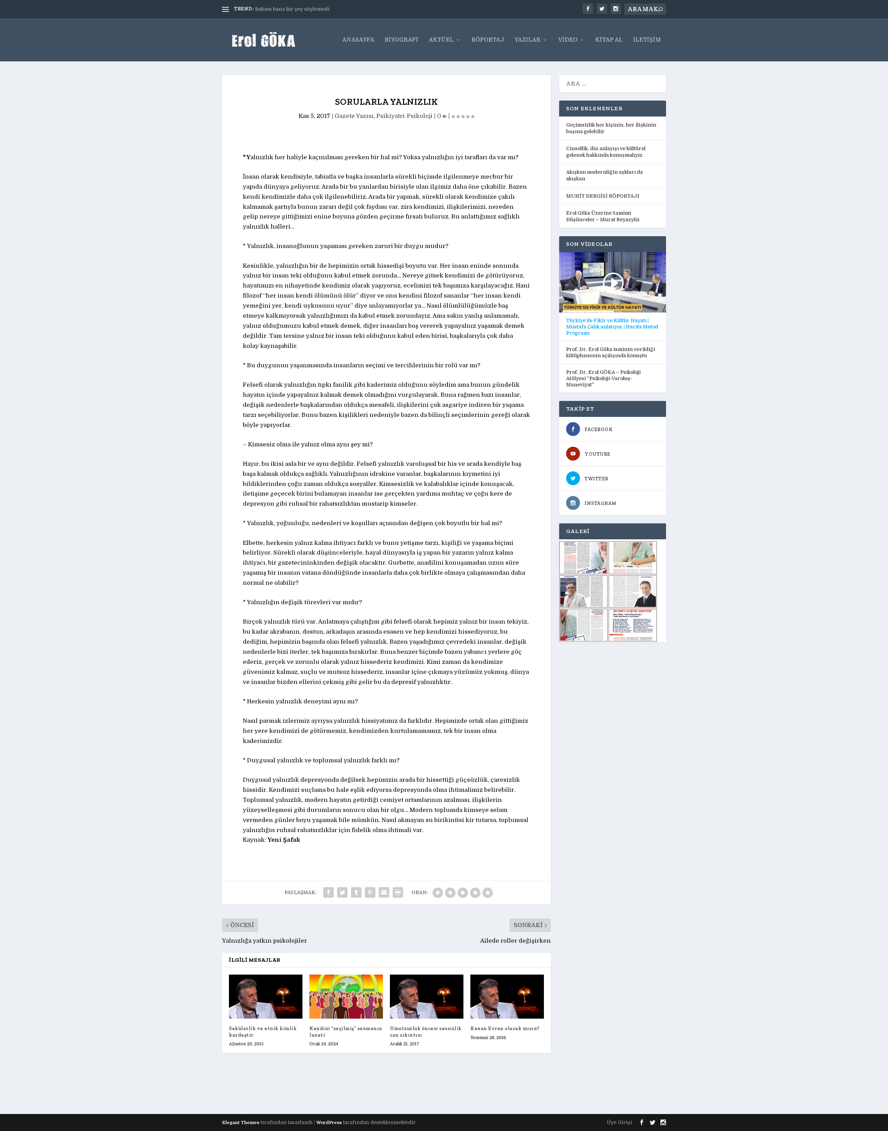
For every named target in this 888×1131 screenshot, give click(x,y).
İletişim (647, 40)
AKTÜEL (441, 40)
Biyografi (401, 40)
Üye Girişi (619, 1122)
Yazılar (527, 40)
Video (568, 40)
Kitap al (609, 40)
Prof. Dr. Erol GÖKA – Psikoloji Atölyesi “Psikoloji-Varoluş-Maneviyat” (603, 378)
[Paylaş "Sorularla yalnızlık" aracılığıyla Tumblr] (356, 892)
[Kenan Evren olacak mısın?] (507, 997)
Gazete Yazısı (354, 116)
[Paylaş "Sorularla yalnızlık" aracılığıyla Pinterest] (370, 892)
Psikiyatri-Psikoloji (404, 116)
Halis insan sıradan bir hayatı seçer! (299, 9)
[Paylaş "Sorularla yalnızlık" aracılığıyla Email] (384, 892)
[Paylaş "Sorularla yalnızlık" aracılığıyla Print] (398, 892)
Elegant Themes (240, 1122)
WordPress (329, 1122)
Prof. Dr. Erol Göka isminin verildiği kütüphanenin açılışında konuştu (610, 352)
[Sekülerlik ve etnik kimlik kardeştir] (265, 997)
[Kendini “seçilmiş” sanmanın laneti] (346, 997)
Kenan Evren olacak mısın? (505, 1028)
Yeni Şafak (283, 840)
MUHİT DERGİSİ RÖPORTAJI (602, 196)
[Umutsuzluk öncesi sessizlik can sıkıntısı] (426, 997)
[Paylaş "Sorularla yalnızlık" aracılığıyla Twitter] (342, 892)
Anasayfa (358, 40)
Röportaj (487, 40)
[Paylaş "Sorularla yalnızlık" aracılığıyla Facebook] (328, 892)
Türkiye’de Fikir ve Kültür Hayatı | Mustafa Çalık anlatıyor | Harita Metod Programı (612, 327)
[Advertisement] (348, 1089)
